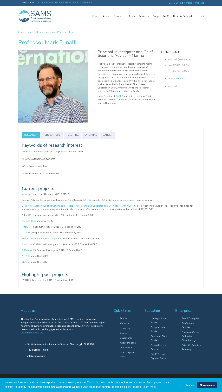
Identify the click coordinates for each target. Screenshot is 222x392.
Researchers (42, 32)
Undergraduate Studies (159, 320)
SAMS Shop (175, 2)
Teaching (72, 134)
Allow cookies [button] (207, 385)
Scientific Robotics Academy (191, 347)
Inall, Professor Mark (62, 32)
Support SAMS (161, 16)
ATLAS (25, 256)
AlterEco (26, 226)
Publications (51, 134)
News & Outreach (183, 16)
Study (131, 16)
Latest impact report (127, 354)
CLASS (25, 262)
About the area (128, 342)
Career (107, 134)
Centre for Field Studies (159, 338)
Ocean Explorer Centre (159, 347)
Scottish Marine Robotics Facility (38, 238)
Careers (188, 2)
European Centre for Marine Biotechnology (190, 336)
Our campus (126, 347)
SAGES (119, 96)
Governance (126, 337)
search (202, 16)
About (106, 16)
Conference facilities (188, 325)
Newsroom (125, 328)
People (30, 32)
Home (95, 16)
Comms (123, 333)
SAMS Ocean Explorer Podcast (159, 356)
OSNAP (26, 232)
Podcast (199, 2)
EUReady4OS (29, 250)
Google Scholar (176, 78)
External (90, 134)
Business (144, 16)
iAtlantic (26, 194)
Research (119, 16)
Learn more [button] (149, 386)
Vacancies (125, 323)
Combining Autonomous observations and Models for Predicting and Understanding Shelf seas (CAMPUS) (76, 205)
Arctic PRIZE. (28, 221)
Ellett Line (27, 244)
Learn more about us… (32, 332)
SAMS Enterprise (190, 318)
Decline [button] (190, 385)
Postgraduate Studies (158, 329)
